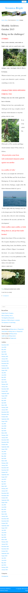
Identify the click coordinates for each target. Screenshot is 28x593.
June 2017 (4, 479)
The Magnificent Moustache (8, 317)
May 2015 (4, 535)
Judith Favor (4, 336)
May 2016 (4, 509)
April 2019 (4, 430)
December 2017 (5, 467)
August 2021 (4, 370)
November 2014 (5, 548)
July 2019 (4, 423)
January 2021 (5, 386)
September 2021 (5, 368)
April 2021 (4, 379)
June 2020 (4, 398)
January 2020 (5, 409)
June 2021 (4, 375)
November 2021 (5, 363)
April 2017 (4, 484)
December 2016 (5, 493)
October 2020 (5, 391)
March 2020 (4, 405)
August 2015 (4, 528)
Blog (6, 20)
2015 (17, 20)
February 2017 (5, 488)
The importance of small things (8, 322)
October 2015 (5, 523)
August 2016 (4, 502)
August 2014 (4, 555)
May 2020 (4, 400)
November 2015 (5, 521)
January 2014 (5, 569)
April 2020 (4, 402)
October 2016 (5, 497)
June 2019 (4, 426)
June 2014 (4, 560)
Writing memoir (13, 333)
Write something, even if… (8, 315)
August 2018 (4, 449)
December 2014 (5, 546)
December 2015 (5, 518)
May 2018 (4, 456)
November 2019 (5, 414)
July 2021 (4, 372)
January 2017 (5, 491)
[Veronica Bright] (14, 13)
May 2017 (4, 481)
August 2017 (4, 477)
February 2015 (5, 541)
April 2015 (4, 537)
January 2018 (5, 465)
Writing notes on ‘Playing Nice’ (17, 329)
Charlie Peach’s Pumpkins (7, 313)
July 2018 (4, 451)
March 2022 (4, 354)
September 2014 (5, 553)
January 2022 (5, 358)
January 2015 (5, 544)
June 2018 (4, 453)
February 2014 (5, 567)
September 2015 (5, 525)
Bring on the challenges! (13, 34)
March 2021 (4, 382)
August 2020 (4, 395)
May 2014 (4, 562)
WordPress (8, 588)
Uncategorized (6, 295)
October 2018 (5, 444)
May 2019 (4, 428)
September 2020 (5, 393)
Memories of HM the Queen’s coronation (11, 320)
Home (3, 20)
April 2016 (4, 511)
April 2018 (4, 458)
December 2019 (5, 412)
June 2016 (4, 507)
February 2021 (5, 384)
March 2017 (4, 486)
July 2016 (4, 504)
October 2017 (5, 472)
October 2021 (5, 365)
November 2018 (5, 442)
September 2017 (5, 474)
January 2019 (5, 437)
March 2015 (4, 539)
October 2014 (5, 551)
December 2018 (5, 440)
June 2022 (4, 347)
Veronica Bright (14, 8)
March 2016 (4, 514)
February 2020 (5, 407)
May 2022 (4, 349)
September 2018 (5, 446)
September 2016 (5, 500)
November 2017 (5, 470)
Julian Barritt (4, 331)
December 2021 (5, 361)
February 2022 (5, 356)
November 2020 (5, 389)
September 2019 (5, 419)
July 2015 (4, 530)
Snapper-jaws (13, 338)
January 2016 (5, 516)
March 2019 (4, 433)
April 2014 (4, 565)
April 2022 (4, 351)
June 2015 (4, 532)
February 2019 (5, 435)
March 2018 (4, 460)
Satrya (6, 590)
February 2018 (5, 463)
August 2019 (4, 421)
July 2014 (4, 558)
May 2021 (4, 377)
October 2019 (5, 416)
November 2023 (5, 345)
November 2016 (5, 495)
